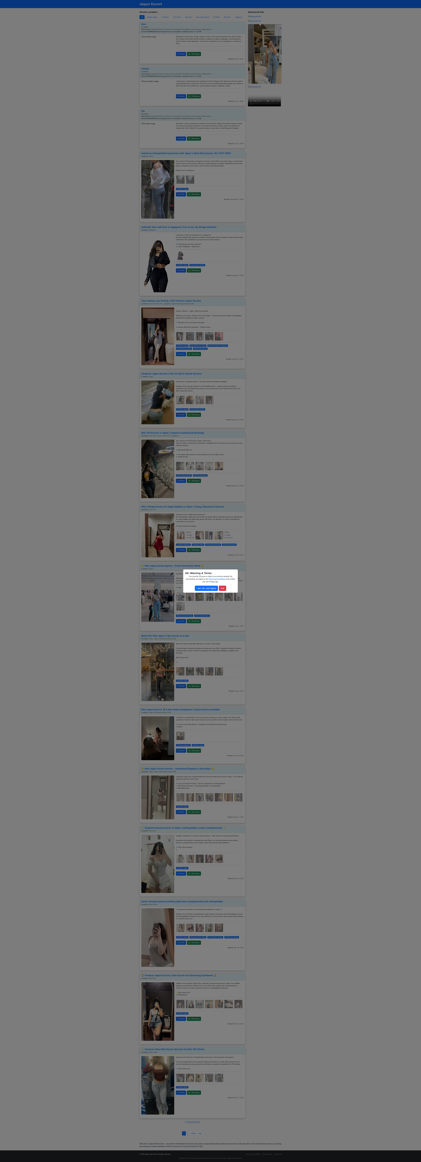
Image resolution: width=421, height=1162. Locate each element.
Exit (222, 588)
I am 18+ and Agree (206, 588)
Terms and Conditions (217, 579)
